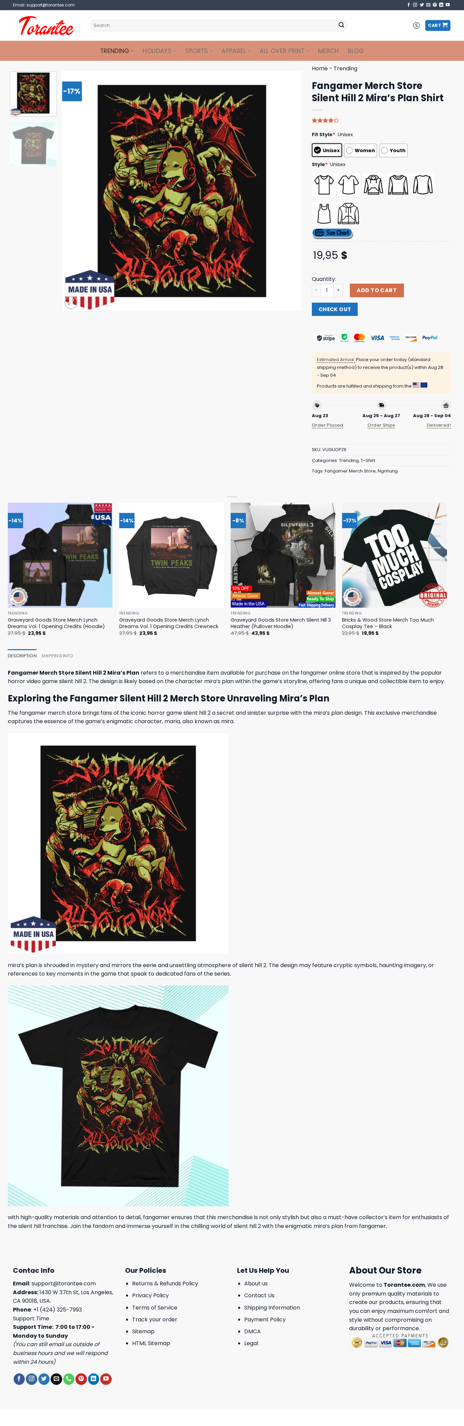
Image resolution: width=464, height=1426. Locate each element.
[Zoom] (71, 302)
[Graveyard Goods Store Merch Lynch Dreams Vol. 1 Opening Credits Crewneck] (171, 555)
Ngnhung (388, 471)
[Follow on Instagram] (415, 5)
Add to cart (377, 290)
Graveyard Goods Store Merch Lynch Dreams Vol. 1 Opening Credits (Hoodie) (56, 623)
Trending (114, 51)
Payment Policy (265, 1319)
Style (320, 164)
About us (256, 1283)
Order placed (327, 425)
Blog (356, 51)
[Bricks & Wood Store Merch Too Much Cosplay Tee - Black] (394, 555)
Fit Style (323, 134)
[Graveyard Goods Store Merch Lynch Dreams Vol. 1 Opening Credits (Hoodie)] (60, 555)
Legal (251, 1343)
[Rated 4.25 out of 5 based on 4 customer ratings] (381, 120)
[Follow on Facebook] (409, 5)
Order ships (381, 425)
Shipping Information (272, 1308)
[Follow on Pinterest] (435, 5)
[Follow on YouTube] (448, 5)
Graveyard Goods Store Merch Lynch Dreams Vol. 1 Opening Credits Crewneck (168, 623)
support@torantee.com (64, 1283)
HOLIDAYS (157, 51)
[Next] (288, 191)
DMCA (252, 1331)
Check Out (335, 309)
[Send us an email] (428, 5)
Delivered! (439, 425)
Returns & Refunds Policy (165, 1283)
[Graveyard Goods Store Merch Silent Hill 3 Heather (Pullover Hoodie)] (283, 555)
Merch (328, 51)
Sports (196, 51)
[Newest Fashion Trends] (46, 25)
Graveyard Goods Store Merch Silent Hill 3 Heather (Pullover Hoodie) (281, 623)
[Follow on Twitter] (422, 5)
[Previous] (75, 191)
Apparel (233, 51)
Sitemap (143, 1331)
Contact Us (259, 1295)
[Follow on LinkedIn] (441, 5)
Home (320, 68)
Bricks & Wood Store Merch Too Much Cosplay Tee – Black (388, 623)
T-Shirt (368, 460)
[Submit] (341, 25)
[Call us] (68, 1379)
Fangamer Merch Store (350, 471)
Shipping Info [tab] (57, 656)
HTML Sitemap (151, 1343)
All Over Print (282, 51)
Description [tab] (22, 656)
